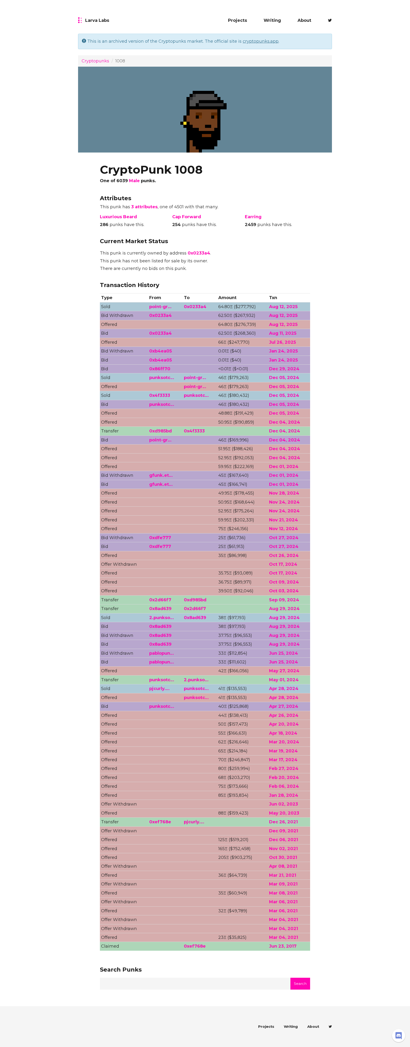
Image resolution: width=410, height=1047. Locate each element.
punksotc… (161, 377)
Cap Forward (186, 216)
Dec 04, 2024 (284, 422)
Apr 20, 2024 (284, 724)
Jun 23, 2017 (283, 946)
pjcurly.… (159, 688)
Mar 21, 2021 (282, 875)
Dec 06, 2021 (283, 839)
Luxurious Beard (118, 216)
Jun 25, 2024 (283, 653)
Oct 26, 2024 (284, 555)
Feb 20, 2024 (284, 777)
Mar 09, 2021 (283, 884)
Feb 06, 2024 (284, 786)
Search (300, 983)
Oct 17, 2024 (283, 564)
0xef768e (160, 822)
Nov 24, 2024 (284, 502)
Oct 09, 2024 (284, 582)
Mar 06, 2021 (283, 901)
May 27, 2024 (284, 670)
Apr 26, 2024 (283, 715)
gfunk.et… (161, 475)
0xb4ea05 (160, 351)
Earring (253, 216)
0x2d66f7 (160, 599)
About (304, 20)
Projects (237, 20)
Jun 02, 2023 (283, 804)
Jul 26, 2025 (282, 342)
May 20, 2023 (284, 813)
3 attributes (144, 206)
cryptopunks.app (261, 41)
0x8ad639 (160, 608)
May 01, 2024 (284, 679)
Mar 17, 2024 (283, 759)
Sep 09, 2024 (284, 599)
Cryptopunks (95, 61)
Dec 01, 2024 (283, 466)
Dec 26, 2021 (283, 822)
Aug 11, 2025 (282, 333)
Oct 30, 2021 (283, 857)
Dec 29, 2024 (284, 368)
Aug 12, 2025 (283, 306)
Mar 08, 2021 (283, 893)
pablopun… (161, 653)
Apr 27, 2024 (283, 706)
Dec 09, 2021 (283, 831)
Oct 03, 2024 (284, 590)
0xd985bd (160, 431)
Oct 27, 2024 (283, 537)
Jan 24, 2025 (283, 351)
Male (134, 180)
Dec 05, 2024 (284, 377)
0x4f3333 (159, 395)
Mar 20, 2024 (284, 742)
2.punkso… (161, 617)
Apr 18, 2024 (283, 733)
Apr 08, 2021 (283, 866)
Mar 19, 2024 (283, 751)
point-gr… (160, 306)
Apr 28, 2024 (283, 688)
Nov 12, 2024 (283, 528)
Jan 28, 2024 (283, 795)
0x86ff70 (159, 368)
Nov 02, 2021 (283, 848)
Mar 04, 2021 (283, 919)
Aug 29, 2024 (284, 608)
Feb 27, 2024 (283, 768)
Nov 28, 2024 (284, 493)
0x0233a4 (199, 253)
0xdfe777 (160, 537)
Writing (272, 20)
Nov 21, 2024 (283, 520)
